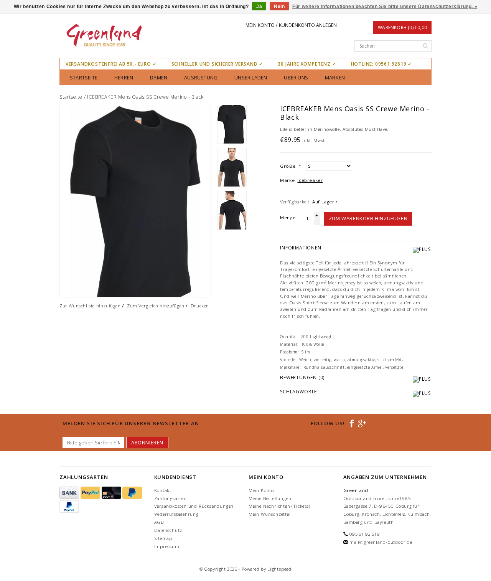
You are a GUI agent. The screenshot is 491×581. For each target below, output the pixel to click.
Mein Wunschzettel (270, 514)
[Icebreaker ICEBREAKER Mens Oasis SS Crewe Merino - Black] (135, 201)
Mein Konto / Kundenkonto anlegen (291, 25)
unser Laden (250, 77)
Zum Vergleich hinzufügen (155, 306)
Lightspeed (279, 569)
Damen (158, 77)
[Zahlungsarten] (70, 493)
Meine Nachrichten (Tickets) (279, 506)
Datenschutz (168, 530)
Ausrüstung (200, 77)
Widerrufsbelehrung (176, 514)
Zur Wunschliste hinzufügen (90, 306)
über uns (296, 77)
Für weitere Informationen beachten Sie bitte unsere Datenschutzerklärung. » (384, 6)
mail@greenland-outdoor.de (380, 542)
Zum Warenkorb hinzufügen (368, 218)
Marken (335, 77)
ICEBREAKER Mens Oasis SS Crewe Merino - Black (145, 97)
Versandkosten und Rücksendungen (194, 506)
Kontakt (163, 490)
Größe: (290, 166)
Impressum (167, 546)
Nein (279, 6)
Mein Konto (261, 490)
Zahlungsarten (170, 498)
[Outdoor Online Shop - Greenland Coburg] (103, 36)
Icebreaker (310, 180)
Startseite (83, 77)
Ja (259, 6)
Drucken (200, 306)
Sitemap (163, 538)
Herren (123, 77)
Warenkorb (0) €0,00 (402, 27)
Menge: (288, 217)
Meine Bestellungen (270, 498)
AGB (159, 522)
